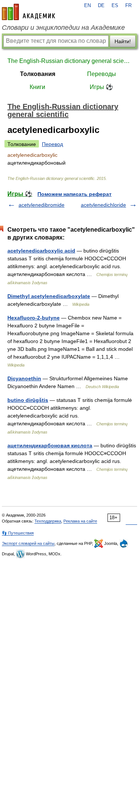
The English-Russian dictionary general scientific (69, 61)
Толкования (37, 74)
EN (87, 5)
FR (128, 5)
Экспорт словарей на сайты (28, 543)
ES (115, 5)
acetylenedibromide (41, 205)
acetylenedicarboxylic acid (41, 251)
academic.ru (28, 12)
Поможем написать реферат (74, 194)
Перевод (52, 144)
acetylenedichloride (103, 205)
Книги (37, 87)
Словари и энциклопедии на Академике (63, 27)
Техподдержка (47, 521)
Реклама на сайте (80, 521)
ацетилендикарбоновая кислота (49, 445)
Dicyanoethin (24, 378)
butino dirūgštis (27, 400)
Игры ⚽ (101, 87)
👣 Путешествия (18, 533)
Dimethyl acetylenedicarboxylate (48, 296)
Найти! (123, 41)
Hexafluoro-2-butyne (33, 318)
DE (101, 5)
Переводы (101, 74)
